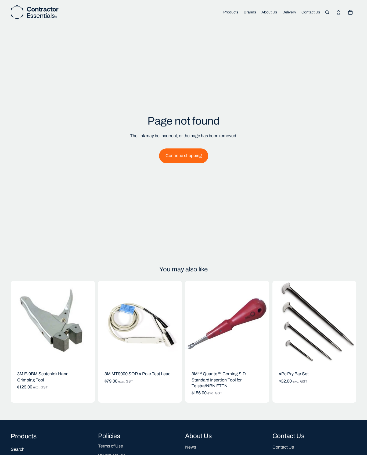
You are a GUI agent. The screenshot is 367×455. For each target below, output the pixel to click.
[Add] (86, 356)
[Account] (338, 12)
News (190, 447)
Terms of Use (110, 446)
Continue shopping (183, 155)
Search (17, 449)
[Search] (327, 12)
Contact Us (283, 447)
